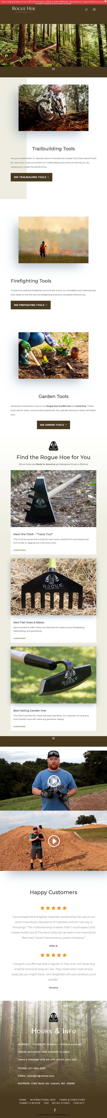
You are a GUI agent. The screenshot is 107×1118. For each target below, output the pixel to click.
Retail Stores (61, 1102)
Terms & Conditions (72, 1099)
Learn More (19, 550)
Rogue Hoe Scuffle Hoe (58, 406)
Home (22, 1099)
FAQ (46, 1102)
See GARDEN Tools (52, 424)
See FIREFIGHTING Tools (29, 305)
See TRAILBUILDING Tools (30, 177)
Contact (79, 1102)
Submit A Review (30, 1102)
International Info (43, 1099)
